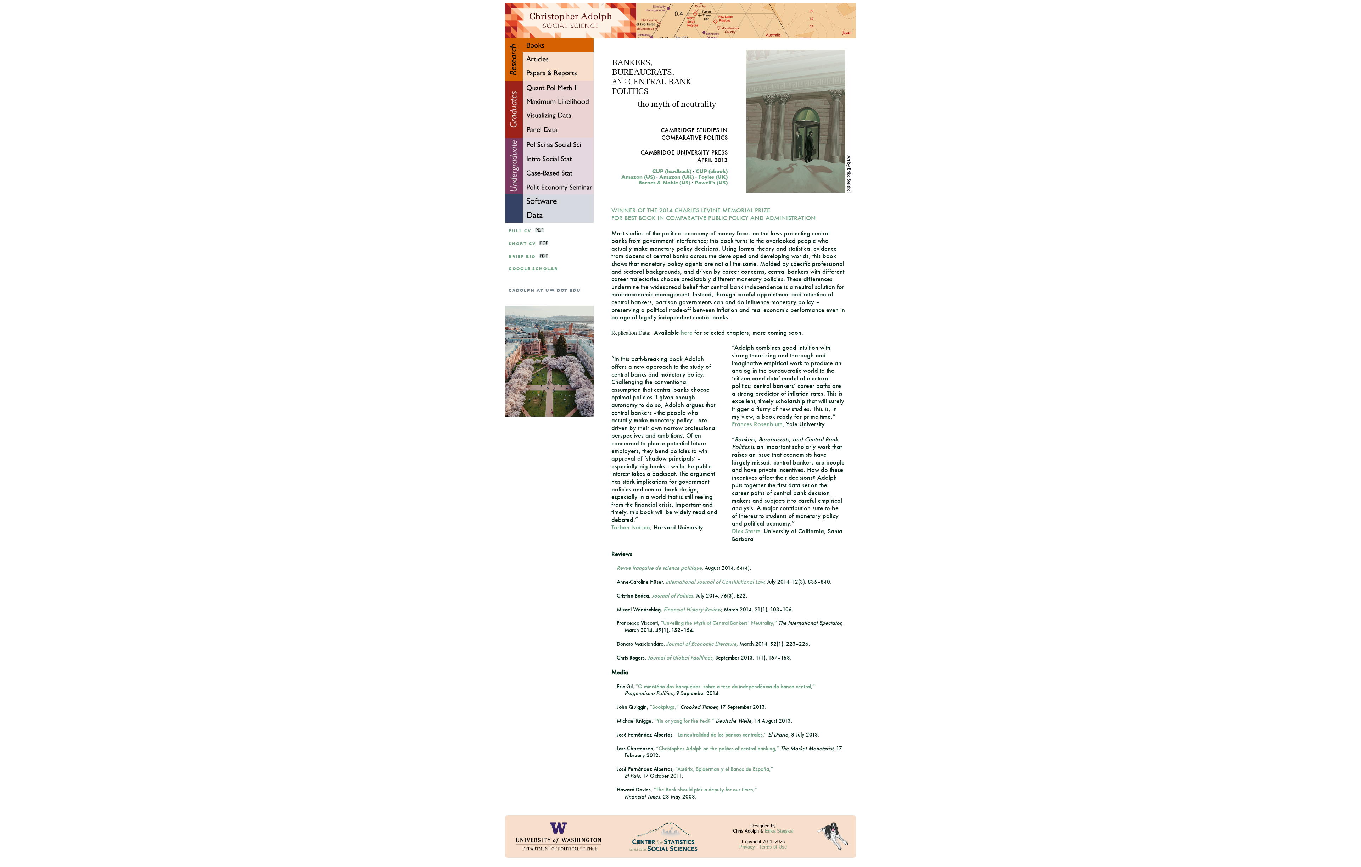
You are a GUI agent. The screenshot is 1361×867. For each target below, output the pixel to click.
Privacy (747, 847)
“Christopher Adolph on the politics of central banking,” (717, 748)
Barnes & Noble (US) (664, 182)
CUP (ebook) (712, 171)
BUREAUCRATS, (643, 73)
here (687, 332)
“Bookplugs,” (664, 707)
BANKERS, (632, 63)
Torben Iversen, (631, 527)
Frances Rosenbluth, (758, 424)
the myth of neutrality (677, 105)
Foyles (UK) (713, 177)
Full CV (520, 231)
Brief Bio (522, 257)
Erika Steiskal (779, 831)
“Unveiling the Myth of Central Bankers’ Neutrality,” (719, 622)
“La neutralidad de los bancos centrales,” (721, 734)
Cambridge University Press (684, 152)
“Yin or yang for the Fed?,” (684, 720)
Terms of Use (773, 847)
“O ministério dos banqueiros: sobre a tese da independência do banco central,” (725, 686)
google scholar (533, 269)
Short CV (522, 243)
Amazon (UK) (676, 177)
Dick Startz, (747, 531)
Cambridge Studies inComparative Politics (694, 133)
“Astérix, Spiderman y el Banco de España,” (724, 769)
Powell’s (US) (711, 182)
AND (619, 82)
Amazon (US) (638, 177)
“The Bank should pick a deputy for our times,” (705, 789)
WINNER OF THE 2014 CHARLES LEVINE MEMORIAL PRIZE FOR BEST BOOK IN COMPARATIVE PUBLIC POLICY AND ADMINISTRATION (713, 214)
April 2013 (712, 159)
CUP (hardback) (671, 171)
